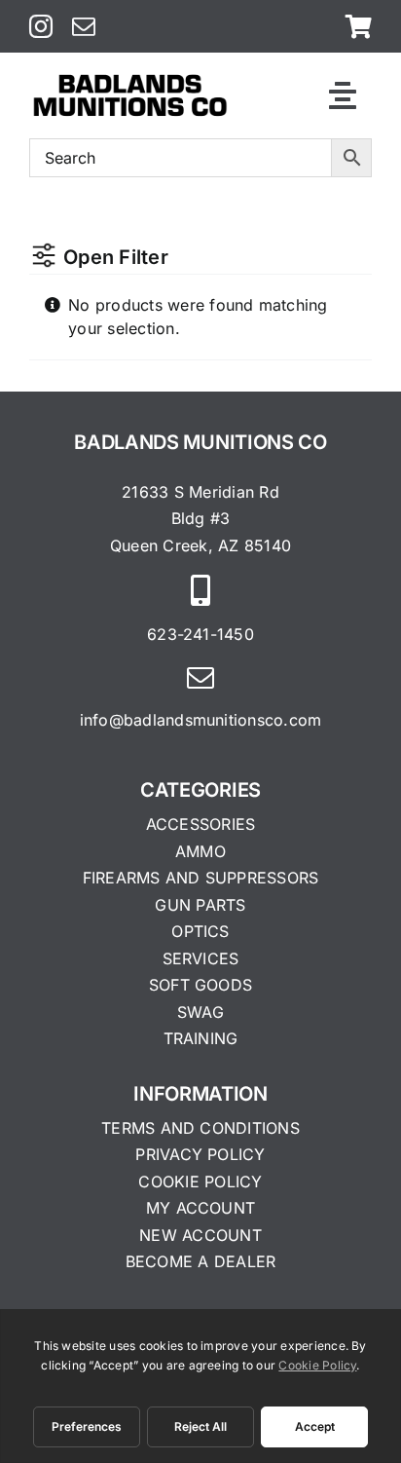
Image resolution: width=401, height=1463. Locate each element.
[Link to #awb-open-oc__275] (342, 95)
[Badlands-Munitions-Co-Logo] (130, 80)
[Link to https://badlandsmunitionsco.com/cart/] (359, 26)
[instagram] (41, 26)
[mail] (83, 26)
